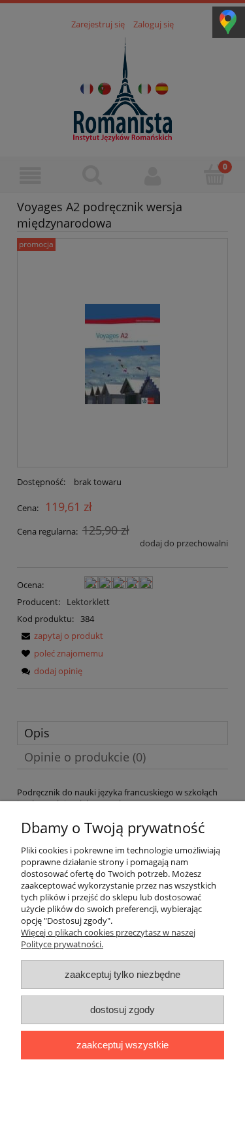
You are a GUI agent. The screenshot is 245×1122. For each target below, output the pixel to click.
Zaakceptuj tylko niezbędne (122, 974)
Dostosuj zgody (122, 1009)
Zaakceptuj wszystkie (122, 1044)
